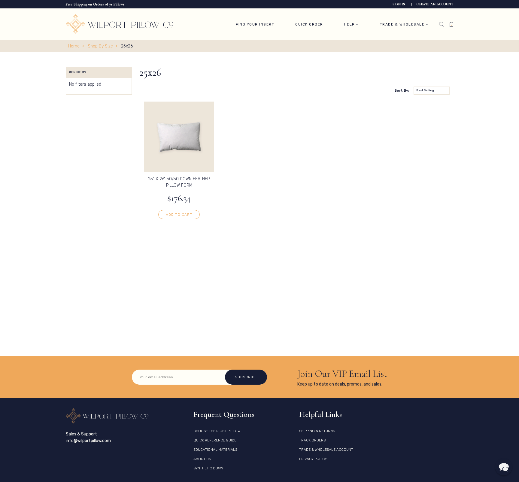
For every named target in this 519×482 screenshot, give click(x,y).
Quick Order (309, 24)
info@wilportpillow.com (88, 440)
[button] (503, 466)
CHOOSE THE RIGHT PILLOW (216, 431)
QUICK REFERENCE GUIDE (214, 440)
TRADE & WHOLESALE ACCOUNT (326, 449)
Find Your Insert (255, 24)
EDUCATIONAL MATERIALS (215, 449)
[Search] (441, 24)
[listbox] (432, 91)
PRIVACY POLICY (313, 459)
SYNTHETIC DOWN (208, 468)
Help (350, 24)
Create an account (435, 4)
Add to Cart (179, 214)
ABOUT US (202, 459)
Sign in (399, 4)
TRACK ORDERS (312, 440)
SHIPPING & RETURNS (317, 431)
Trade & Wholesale (403, 24)
